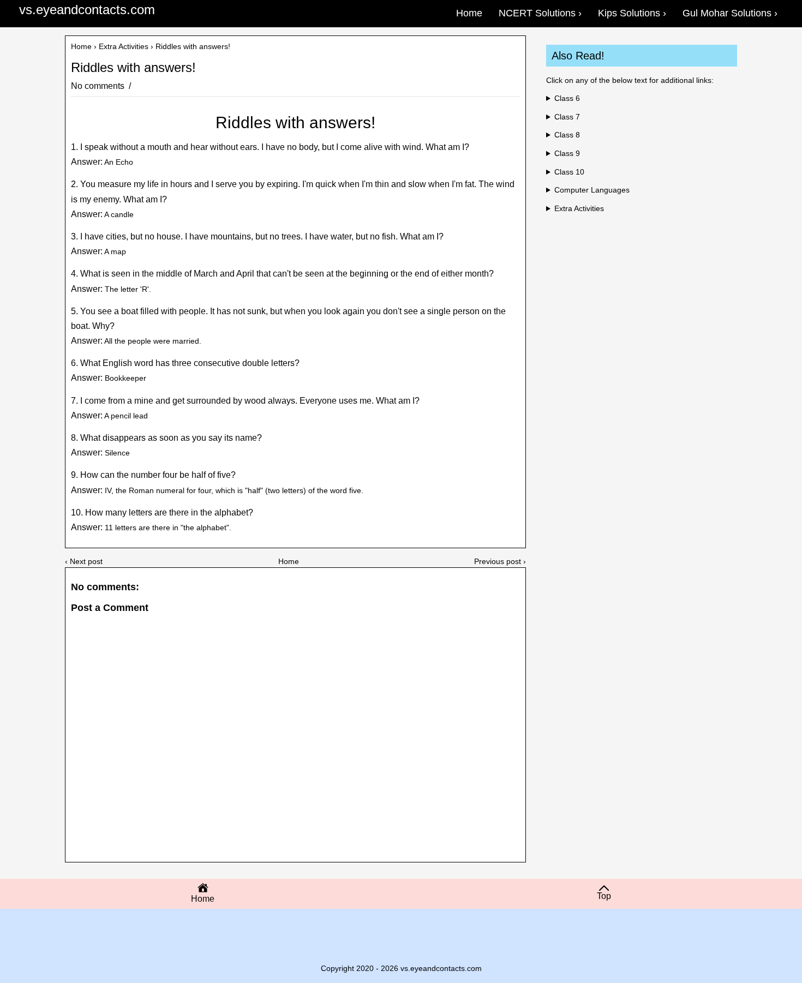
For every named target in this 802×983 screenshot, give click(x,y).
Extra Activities (123, 46)
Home (81, 46)
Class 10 (569, 171)
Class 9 (567, 153)
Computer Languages (592, 189)
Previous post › (500, 561)
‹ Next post (84, 561)
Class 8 (567, 134)
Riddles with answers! (133, 68)
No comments (99, 86)
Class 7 (567, 116)
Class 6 (567, 98)
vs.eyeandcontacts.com (87, 9)
